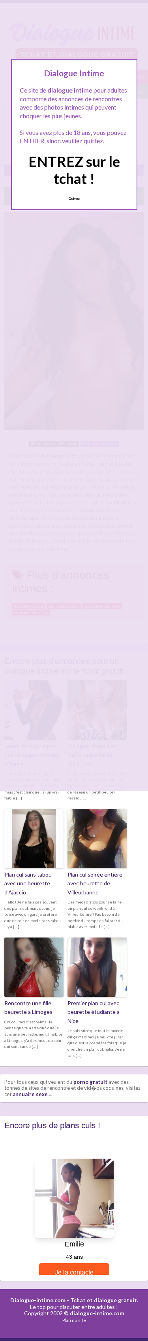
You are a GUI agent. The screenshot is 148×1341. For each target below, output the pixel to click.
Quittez (74, 199)
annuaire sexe (30, 1094)
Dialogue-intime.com (38, 1300)
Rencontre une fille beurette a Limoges (28, 1007)
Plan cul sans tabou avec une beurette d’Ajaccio (28, 883)
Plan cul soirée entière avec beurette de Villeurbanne (94, 883)
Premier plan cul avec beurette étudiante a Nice (93, 1012)
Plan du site (74, 1320)
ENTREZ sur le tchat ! (74, 170)
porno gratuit (90, 1082)
